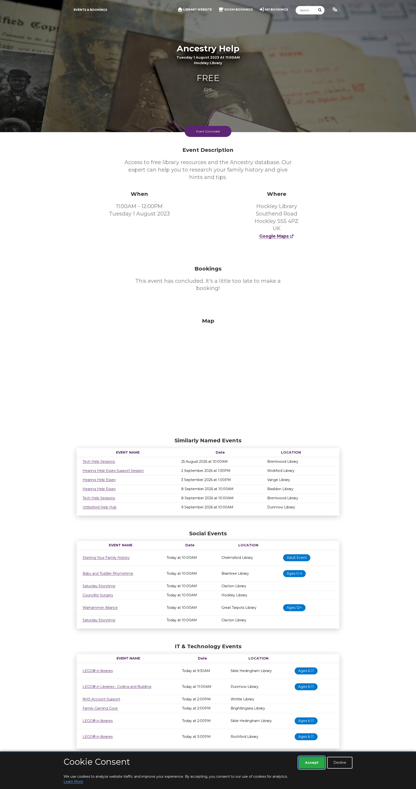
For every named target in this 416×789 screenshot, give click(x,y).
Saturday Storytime (99, 586)
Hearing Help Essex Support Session (113, 470)
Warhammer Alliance (100, 607)
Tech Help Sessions (99, 461)
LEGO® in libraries (98, 671)
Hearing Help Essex (99, 480)
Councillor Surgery (98, 595)
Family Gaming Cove (100, 708)
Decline (339, 762)
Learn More (73, 781)
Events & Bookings (90, 10)
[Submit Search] (320, 10)
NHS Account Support (101, 699)
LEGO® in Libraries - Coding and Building (117, 686)
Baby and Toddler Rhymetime (108, 573)
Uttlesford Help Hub (100, 507)
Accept (311, 762)
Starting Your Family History (106, 557)
